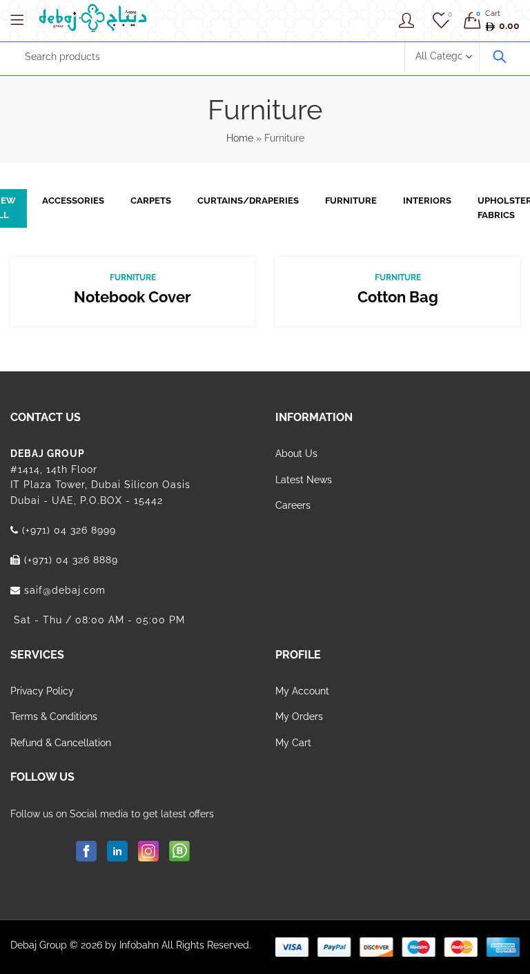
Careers (293, 505)
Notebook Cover (132, 297)
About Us (296, 453)
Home (239, 138)
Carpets (150, 200)
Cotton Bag (397, 297)
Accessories (73, 200)
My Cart (293, 742)
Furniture (351, 200)
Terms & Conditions (53, 716)
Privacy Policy (42, 691)
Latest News (303, 479)
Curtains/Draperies (248, 200)
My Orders (299, 716)
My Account (302, 691)
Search (500, 56)
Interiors (427, 200)
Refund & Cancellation (60, 742)
